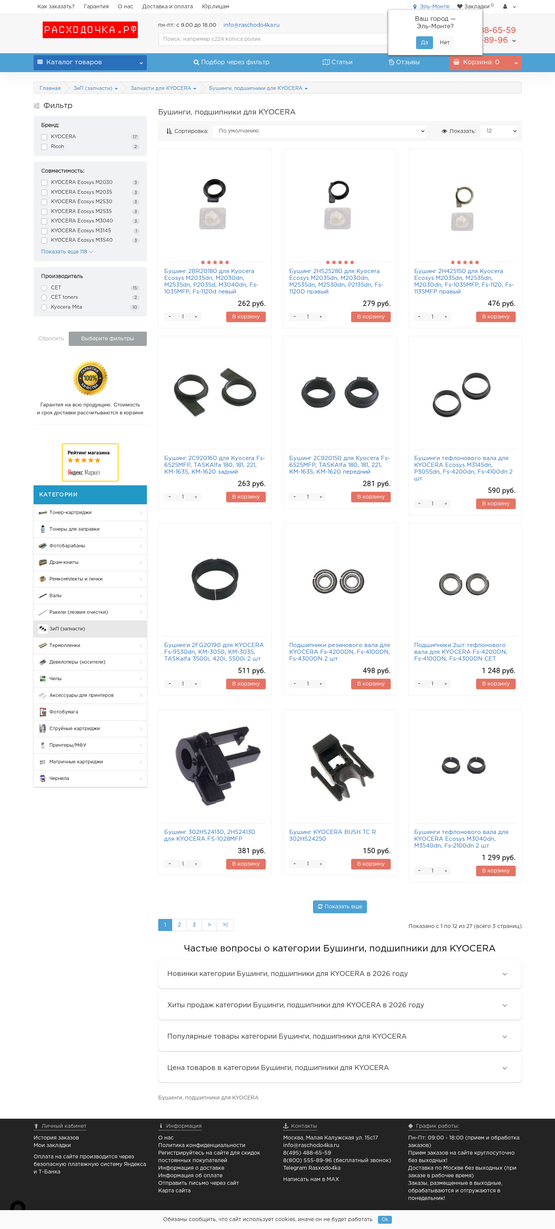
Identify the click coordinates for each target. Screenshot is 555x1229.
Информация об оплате (190, 1175)
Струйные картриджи (74, 729)
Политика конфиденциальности (201, 1145)
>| (225, 925)
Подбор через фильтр (235, 62)
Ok (385, 1220)
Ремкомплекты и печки (76, 579)
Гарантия (96, 7)
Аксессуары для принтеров (81, 695)
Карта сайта (174, 1191)
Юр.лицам (215, 7)
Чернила (59, 779)
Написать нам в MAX (311, 1179)
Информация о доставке (191, 1168)
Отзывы (408, 62)
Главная (50, 88)
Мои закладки (52, 1145)
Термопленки (64, 646)
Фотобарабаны (67, 546)
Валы (55, 596)
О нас (125, 7)
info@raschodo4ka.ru (252, 25)
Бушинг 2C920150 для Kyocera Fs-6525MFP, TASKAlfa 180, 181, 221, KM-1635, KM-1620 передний (339, 465)
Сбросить (51, 339)
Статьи (342, 62)
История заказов (56, 1138)
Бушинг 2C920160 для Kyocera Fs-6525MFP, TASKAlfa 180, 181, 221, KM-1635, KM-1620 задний (214, 465)
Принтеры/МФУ (67, 745)
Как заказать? (56, 7)
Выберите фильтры (107, 339)
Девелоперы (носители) (77, 662)
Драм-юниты (64, 562)
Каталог (74, 62)
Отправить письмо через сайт (198, 1183)
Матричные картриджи (76, 762)
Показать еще (343, 907)
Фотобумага (63, 712)
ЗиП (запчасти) (94, 88)
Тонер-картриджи (70, 513)
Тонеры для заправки (74, 529)
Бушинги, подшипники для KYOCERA (256, 88)
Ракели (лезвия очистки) (78, 612)
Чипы (55, 679)
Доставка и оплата (167, 7)
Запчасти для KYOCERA (162, 88)
